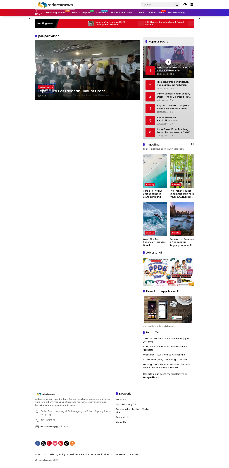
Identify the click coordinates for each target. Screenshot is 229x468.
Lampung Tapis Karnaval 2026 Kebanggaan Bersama (96, 23)
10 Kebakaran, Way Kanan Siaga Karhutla (165, 359)
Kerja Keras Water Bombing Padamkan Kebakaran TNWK (173, 131)
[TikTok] (66, 443)
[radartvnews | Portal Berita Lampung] (55, 4)
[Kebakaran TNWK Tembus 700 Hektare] (177, 23)
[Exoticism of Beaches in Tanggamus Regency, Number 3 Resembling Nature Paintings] (182, 219)
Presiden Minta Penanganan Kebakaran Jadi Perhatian (173, 83)
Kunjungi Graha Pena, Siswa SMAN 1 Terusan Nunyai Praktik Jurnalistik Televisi (166, 366)
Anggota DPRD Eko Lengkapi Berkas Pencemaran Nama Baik (173, 107)
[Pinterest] (49, 443)
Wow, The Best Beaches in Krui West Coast (155, 242)
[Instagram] (54, 443)
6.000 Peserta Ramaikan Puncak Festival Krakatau (150, 23)
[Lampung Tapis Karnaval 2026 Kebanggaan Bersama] (77, 23)
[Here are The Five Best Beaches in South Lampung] (155, 171)
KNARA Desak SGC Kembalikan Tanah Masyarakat (167, 119)
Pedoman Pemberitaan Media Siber (90, 454)
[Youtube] (60, 443)
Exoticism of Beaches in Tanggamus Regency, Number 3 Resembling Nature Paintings (182, 242)
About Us (121, 422)
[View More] (192, 144)
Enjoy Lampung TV (126, 404)
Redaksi (134, 454)
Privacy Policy (123, 417)
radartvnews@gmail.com (54, 426)
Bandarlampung (45, 87)
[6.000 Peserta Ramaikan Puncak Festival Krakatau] (127, 23)
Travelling (149, 184)
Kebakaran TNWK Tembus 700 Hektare (164, 354)
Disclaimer (120, 454)
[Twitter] (43, 443)
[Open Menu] (192, 5)
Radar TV (121, 399)
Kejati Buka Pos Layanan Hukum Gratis (71, 91)
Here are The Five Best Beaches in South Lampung (152, 193)
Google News (151, 377)
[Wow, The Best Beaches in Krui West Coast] (155, 219)
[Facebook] (37, 443)
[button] (177, 4)
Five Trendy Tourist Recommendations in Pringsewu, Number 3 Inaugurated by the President (182, 194)
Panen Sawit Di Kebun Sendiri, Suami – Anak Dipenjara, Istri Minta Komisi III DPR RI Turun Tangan (173, 95)
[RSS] (72, 443)
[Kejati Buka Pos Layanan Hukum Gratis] (87, 70)
